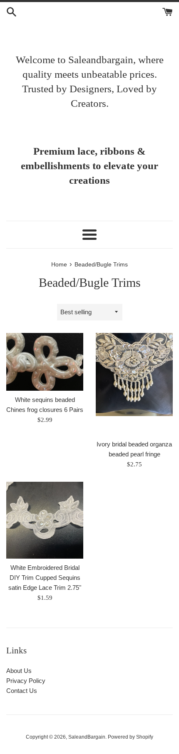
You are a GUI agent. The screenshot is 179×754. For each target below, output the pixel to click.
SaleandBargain (86, 737)
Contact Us (21, 690)
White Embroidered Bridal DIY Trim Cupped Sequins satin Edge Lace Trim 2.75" (44, 577)
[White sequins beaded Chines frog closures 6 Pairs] (44, 362)
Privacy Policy (25, 680)
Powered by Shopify (130, 737)
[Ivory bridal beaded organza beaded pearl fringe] (134, 384)
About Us (19, 670)
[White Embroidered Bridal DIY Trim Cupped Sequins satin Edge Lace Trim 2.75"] (44, 520)
